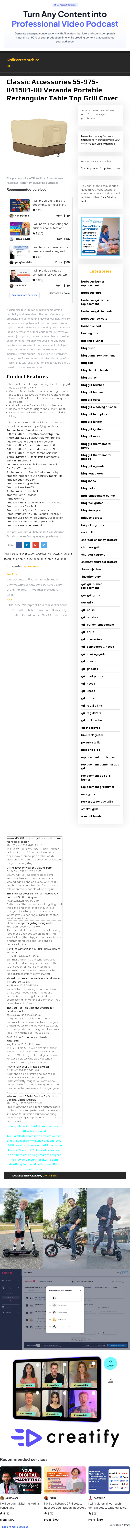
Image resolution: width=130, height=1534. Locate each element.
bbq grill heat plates (95, 414)
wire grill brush (91, 816)
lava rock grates (92, 735)
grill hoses (88, 683)
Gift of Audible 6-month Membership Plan (32, 449)
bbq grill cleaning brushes (99, 407)
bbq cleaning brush (94, 370)
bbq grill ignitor (91, 422)
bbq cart (87, 363)
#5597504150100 (23, 553)
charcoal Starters (93, 554)
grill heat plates (92, 676)
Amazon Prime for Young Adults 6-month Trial (35, 476)
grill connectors (91, 639)
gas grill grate (90, 595)
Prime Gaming (15, 498)
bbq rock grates (92, 503)
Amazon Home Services (21, 495)
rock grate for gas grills (97, 801)
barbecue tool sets (94, 318)
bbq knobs (88, 481)
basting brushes (92, 341)
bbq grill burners (92, 392)
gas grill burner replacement (91, 586)
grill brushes (89, 617)
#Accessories (43, 553)
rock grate (88, 794)
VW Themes (49, 1175)
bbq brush (88, 348)
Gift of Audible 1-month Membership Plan (32, 453)
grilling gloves (90, 728)
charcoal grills (91, 547)
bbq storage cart (93, 510)
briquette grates (92, 525)
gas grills (87, 602)
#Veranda (61, 558)
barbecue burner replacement (92, 283)
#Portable (19, 558)
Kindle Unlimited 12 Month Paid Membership (33, 457)
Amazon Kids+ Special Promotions (28, 510)
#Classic (57, 553)
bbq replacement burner (98, 496)
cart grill (87, 532)
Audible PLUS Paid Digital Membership (30, 441)
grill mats (87, 698)
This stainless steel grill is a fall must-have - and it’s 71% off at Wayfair (32, 895)
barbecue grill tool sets (97, 311)
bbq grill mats (90, 436)
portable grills (90, 742)
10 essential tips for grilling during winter (30, 923)
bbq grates (89, 377)
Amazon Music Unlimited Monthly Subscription (35, 518)
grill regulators (91, 713)
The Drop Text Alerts (19, 468)
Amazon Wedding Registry (23, 483)
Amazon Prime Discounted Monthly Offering (34, 502)
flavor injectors (91, 569)
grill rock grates (92, 720)
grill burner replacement (97, 624)
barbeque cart (91, 326)
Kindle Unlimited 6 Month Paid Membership (33, 472)
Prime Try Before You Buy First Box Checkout (34, 514)
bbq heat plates (92, 473)
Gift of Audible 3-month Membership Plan (32, 445)
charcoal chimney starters (99, 540)
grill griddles (89, 669)
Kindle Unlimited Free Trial (22, 491)
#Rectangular (35, 558)
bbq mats (88, 488)
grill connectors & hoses (97, 647)
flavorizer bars (91, 576)
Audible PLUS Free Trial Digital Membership (32, 464)
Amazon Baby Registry (21, 479)
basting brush (90, 333)
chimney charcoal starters (99, 562)
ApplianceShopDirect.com (103, 168)
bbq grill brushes (92, 385)
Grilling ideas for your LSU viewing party (29, 867)
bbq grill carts (90, 400)
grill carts (87, 632)
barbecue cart (91, 293)
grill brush (88, 610)
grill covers (31, 566)
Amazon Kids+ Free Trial (21, 506)
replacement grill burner (97, 787)
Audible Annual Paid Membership (27, 430)
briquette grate (91, 518)
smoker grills (90, 809)
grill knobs (88, 691)
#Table (49, 558)
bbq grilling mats (93, 466)
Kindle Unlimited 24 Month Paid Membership (34, 437)
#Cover (68, 553)
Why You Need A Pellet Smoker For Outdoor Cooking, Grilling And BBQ (32, 1098)
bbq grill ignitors (92, 429)
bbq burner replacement (98, 355)
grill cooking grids (93, 654)
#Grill (7, 558)
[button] (65, 74)
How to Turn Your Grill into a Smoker (28, 1066)
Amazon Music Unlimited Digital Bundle (31, 521)
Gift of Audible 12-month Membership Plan (33, 434)
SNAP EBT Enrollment (19, 460)
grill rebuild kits (91, 705)
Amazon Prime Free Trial (21, 487)
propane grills (90, 750)
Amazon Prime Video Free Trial (25, 525)
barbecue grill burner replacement (95, 302)
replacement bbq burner (98, 757)
